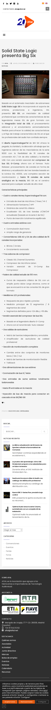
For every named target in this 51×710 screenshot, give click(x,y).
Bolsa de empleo (9, 657)
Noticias (5, 66)
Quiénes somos (9, 640)
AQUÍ (45, 690)
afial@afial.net (20, 9)
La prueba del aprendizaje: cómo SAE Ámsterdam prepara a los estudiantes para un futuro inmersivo (29, 464)
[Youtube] (18, 3)
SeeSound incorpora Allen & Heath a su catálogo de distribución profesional (27, 479)
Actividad (6, 647)
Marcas (5, 654)
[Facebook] (3, 3)
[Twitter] (10, 3)
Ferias (9, 551)
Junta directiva (9, 650)
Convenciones (12, 543)
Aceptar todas (10, 702)
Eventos (9, 547)
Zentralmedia (24, 411)
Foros (8, 555)
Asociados (6, 643)
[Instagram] (14, 3)
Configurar (42, 702)
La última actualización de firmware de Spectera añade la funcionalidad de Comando (27, 447)
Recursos (6, 672)
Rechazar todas (26, 702)
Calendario (7, 668)
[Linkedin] (7, 3)
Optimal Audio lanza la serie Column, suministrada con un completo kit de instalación (26, 509)
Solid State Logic (14, 411)
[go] (44, 431)
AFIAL (6, 63)
